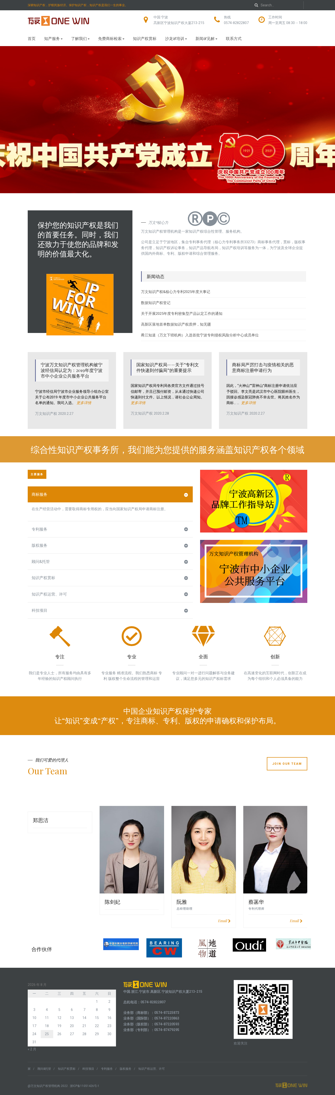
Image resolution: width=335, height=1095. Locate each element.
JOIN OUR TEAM (287, 763)
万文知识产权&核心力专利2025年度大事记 (175, 292)
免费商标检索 (110, 38)
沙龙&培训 (174, 38)
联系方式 (234, 38)
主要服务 (37, 474)
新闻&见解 (205, 38)
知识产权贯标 (144, 38)
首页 (32, 38)
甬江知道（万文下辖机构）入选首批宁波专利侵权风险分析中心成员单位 (200, 335)
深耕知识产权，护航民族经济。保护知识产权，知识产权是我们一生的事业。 (78, 5)
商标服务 (39, 494)
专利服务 (39, 529)
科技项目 (39, 610)
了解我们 (79, 38)
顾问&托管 (41, 561)
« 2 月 (32, 1049)
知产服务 (52, 38)
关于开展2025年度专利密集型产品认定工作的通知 (181, 313)
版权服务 (39, 545)
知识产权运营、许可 (49, 594)
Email (222, 920)
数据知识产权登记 (155, 303)
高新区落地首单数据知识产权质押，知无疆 (176, 324)
